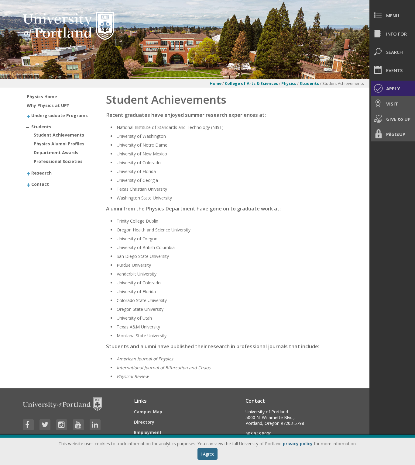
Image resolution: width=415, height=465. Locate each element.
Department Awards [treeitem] (56, 152)
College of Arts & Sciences (251, 83)
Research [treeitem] (41, 173)
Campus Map (148, 412)
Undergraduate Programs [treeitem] (59, 115)
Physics (288, 83)
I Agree (207, 454)
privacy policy (298, 443)
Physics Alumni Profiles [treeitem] (59, 144)
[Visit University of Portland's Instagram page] (61, 424)
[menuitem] (392, 15)
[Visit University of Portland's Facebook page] (28, 424)
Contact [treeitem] (40, 184)
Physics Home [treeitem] (42, 96)
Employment (148, 432)
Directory (144, 422)
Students (310, 83)
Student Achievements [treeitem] (59, 135)
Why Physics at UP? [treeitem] (48, 105)
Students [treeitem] (41, 126)
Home (215, 83)
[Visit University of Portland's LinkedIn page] (95, 424)
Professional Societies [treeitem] (58, 161)
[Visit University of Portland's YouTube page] (78, 424)
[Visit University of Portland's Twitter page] (44, 424)
